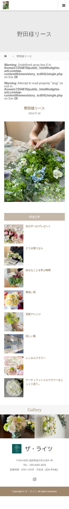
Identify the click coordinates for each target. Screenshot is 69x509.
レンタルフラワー (36, 358)
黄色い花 (31, 292)
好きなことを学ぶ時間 (38, 270)
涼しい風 (31, 336)
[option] (17, 426)
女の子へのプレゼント (38, 226)
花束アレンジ (33, 314)
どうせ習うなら (34, 248)
